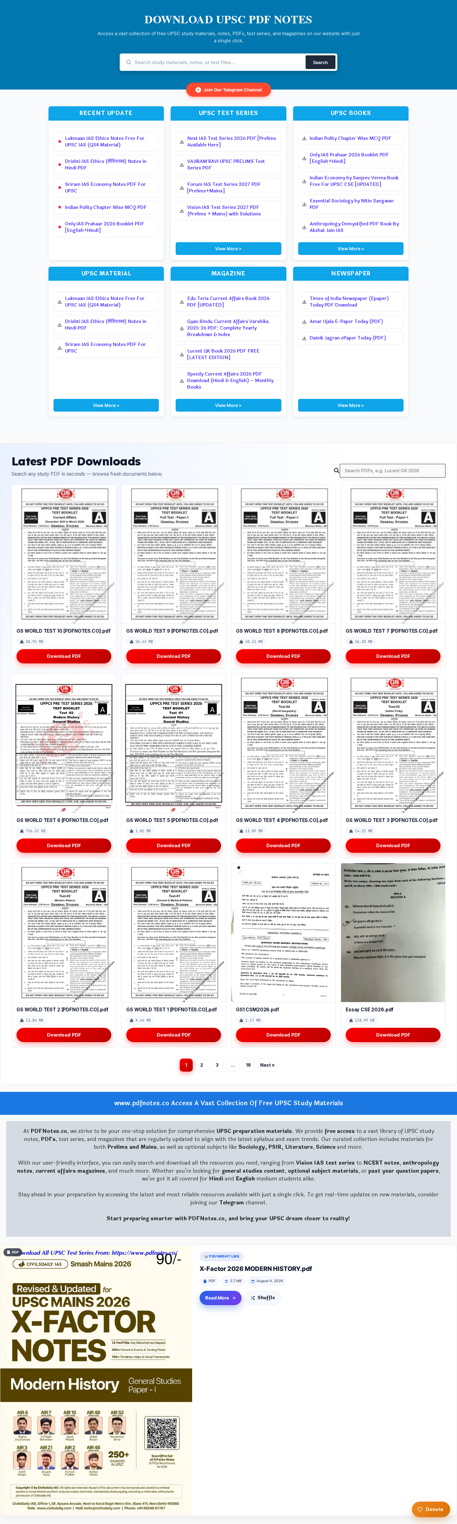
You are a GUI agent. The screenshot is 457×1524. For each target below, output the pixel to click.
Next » (267, 1065)
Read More (217, 1298)
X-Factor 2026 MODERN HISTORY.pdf (256, 1268)
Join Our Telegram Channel (229, 89)
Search (320, 62)
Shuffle (266, 1297)
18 (248, 1065)
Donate (434, 1509)
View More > (228, 248)
